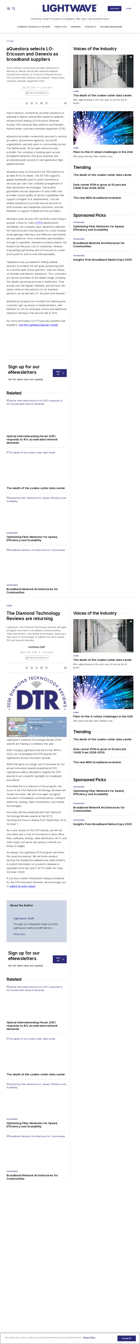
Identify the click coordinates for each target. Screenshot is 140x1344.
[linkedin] (31, 103)
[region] (70, 1338)
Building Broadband (111, 27)
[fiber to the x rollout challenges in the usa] (103, 128)
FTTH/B (10, 41)
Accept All (126, 1338)
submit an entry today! (23, 886)
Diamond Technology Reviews (34, 27)
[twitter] (36, 103)
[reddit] (41, 103)
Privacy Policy (89, 1338)
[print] (65, 103)
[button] (9, 9)
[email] (46, 103)
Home (76, 91)
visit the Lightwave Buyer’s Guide (38, 324)
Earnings (76, 27)
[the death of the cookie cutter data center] (103, 71)
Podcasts (90, 27)
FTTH (39, 222)
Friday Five (61, 27)
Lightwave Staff (36, 646)
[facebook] (26, 103)
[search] (14, 9)
